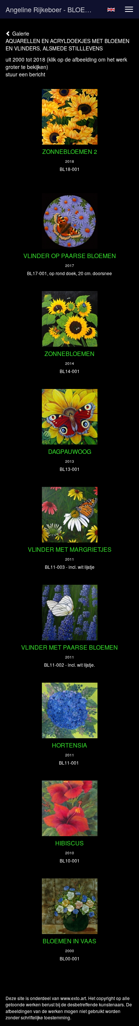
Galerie (20, 33)
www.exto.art (73, 998)
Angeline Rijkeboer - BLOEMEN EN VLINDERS (53, 9)
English (111, 9)
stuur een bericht (25, 74)
